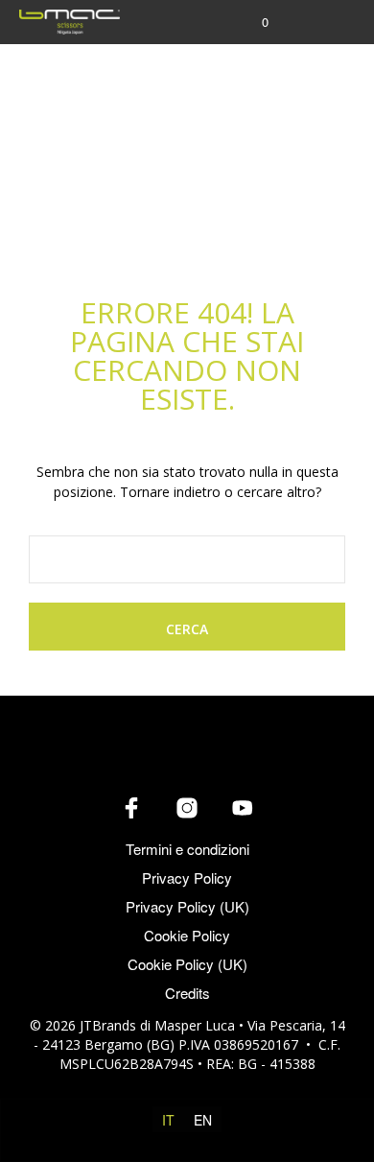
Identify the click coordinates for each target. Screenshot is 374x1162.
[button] (252, 22)
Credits (187, 993)
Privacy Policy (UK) (187, 906)
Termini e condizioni (187, 849)
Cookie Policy (187, 935)
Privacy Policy (187, 877)
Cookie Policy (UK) (187, 964)
